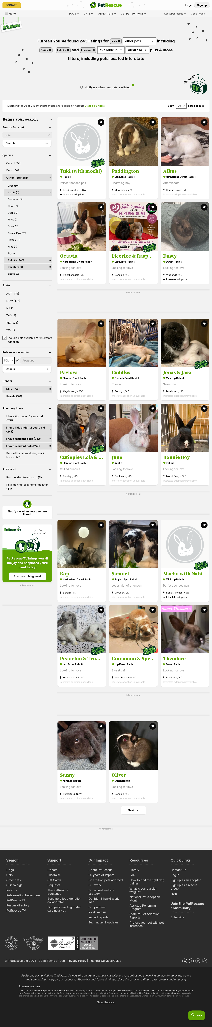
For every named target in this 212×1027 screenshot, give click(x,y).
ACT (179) (12, 293)
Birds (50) (13, 185)
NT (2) (10, 308)
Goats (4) (13, 226)
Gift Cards (54, 880)
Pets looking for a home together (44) (27, 486)
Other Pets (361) (17, 177)
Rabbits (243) (16, 260)
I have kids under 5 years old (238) (24, 418)
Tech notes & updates (103, 922)
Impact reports (98, 917)
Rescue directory (17, 905)
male (114, 41)
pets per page (196, 106)
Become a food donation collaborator (64, 900)
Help (174, 893)
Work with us (97, 912)
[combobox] (8, 360)
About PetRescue (100, 870)
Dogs (10, 870)
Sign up (202, 5)
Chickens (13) (15, 199)
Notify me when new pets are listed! (108, 87)
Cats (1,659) (13, 163)
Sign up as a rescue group (184, 886)
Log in (175, 875)
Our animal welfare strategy (101, 891)
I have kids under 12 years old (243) (25, 429)
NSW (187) (13, 301)
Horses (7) (14, 239)
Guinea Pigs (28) (17, 233)
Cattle (45, 50)
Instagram (197, 960)
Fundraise (54, 875)
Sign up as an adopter (186, 880)
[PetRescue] (106, 5)
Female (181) (14, 396)
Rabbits (62, 50)
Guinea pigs (14, 885)
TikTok (204, 960)
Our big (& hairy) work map (103, 900)
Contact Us (178, 870)
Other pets (13, 880)
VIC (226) (12, 322)
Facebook (191, 960)
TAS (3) (11, 315)
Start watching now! (27, 576)
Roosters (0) (15, 267)
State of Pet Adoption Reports (144, 915)
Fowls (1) (12, 219)
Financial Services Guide (105, 960)
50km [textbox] (7, 360)
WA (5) (10, 330)
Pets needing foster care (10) (24, 477)
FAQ (132, 875)
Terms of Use (56, 960)
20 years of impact (101, 875)
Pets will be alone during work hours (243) (25, 455)
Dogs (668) (13, 170)
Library (134, 870)
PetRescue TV (16, 910)
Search (10, 143)
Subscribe (177, 917)
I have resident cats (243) (23, 446)
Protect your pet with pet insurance (147, 924)
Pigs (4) (12, 253)
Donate (11, 5)
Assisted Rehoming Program (143, 907)
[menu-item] (199, 13)
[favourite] (101, 122)
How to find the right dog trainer (147, 881)
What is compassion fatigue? (143, 890)
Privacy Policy (76, 960)
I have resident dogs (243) (23, 438)
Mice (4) (12, 246)
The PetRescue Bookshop (57, 891)
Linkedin (184, 960)
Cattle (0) (13, 192)
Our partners (97, 907)
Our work (94, 885)
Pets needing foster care (23, 895)
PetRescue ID (15, 900)
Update (10, 369)
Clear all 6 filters (95, 105)
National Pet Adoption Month (145, 898)
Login (188, 5)
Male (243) (13, 389)
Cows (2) (13, 206)
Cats (9, 875)
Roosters (86, 50)
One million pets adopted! (106, 880)
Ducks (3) (13, 212)
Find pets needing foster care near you (64, 908)
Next (131, 810)
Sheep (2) (13, 273)
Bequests (53, 885)
